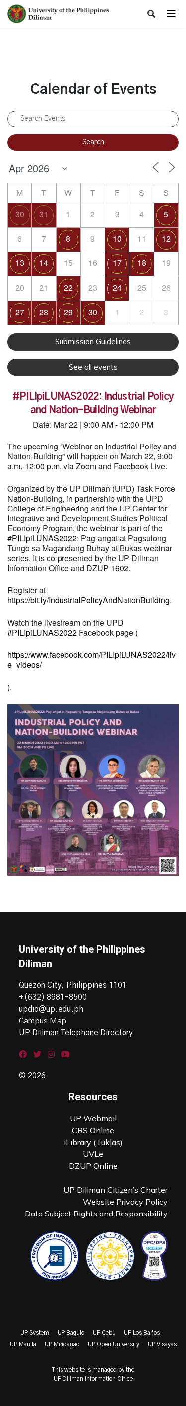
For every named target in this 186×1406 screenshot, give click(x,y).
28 (43, 312)
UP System (34, 1333)
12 (166, 238)
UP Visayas (162, 1344)
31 (43, 214)
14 (43, 262)
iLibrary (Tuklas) (93, 1142)
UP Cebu (104, 1333)
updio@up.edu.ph (51, 1009)
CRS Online (93, 1130)
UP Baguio (71, 1333)
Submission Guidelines (93, 341)
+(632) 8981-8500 (53, 997)
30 (19, 214)
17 (117, 262)
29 (68, 312)
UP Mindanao (62, 1344)
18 (141, 262)
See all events (93, 367)
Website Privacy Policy (125, 1202)
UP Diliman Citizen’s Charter (115, 1190)
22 (68, 287)
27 (19, 312)
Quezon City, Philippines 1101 (72, 985)
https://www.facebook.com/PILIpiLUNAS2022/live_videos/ (91, 659)
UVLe (93, 1154)
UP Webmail (93, 1118)
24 (117, 287)
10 (117, 238)
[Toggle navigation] (171, 13)
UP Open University (113, 1344)
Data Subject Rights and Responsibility (96, 1213)
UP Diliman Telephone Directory (76, 1033)
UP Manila (23, 1344)
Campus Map (42, 1021)
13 (19, 262)
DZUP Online (93, 1166)
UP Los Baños (142, 1333)
